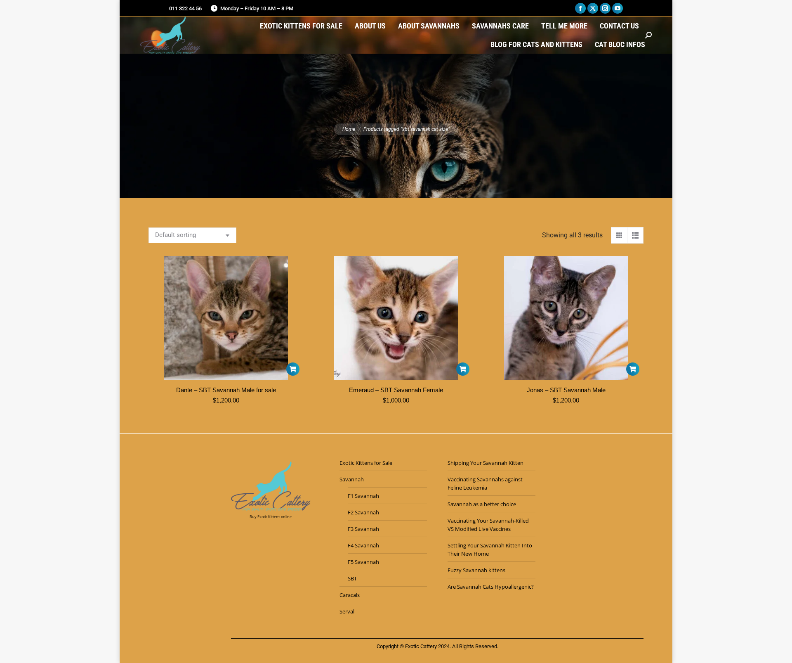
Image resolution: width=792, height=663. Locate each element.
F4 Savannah (363, 545)
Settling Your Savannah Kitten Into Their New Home (490, 549)
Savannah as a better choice (482, 504)
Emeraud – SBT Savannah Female (396, 389)
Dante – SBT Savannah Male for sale (226, 389)
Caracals (349, 595)
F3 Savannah (363, 529)
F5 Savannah (363, 562)
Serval (346, 611)
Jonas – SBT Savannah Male (566, 389)
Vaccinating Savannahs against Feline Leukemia (485, 483)
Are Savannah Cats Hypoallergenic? (491, 586)
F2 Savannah (363, 512)
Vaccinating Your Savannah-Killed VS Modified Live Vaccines (488, 525)
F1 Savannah (363, 496)
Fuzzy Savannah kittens (476, 570)
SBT (352, 578)
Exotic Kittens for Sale (365, 462)
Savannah (351, 479)
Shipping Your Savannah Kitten (485, 462)
